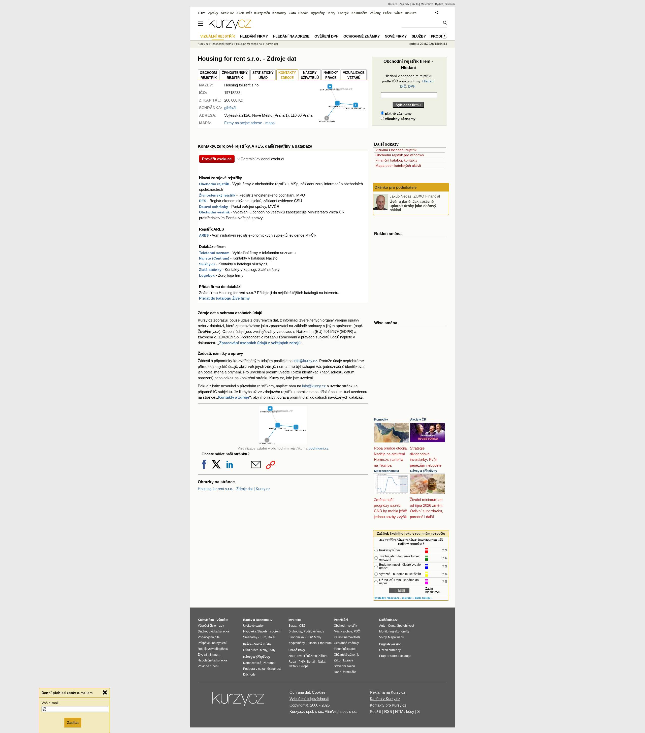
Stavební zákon (344, 666)
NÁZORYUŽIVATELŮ (310, 75)
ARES (204, 235)
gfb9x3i (230, 108)
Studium (450, 4)
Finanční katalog (345, 649)
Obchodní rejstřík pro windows (399, 155)
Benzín (311, 661)
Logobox (207, 275)
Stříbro (323, 656)
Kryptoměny (296, 643)
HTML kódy (404, 711)
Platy (272, 650)
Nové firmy (396, 36)
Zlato (292, 13)
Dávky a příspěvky (423, 471)
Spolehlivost (405, 625)
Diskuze (410, 13)
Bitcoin (303, 13)
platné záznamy (398, 113)
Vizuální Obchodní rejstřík (395, 150)
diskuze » (408, 597)
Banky (247, 620)
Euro (263, 637)
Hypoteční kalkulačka (212, 660)
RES (202, 201)
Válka (398, 13)
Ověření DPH (326, 36)
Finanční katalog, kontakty (396, 160)
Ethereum (325, 643)
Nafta (321, 661)
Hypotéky (318, 13)
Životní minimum (209, 654)
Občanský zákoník (346, 654)
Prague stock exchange (395, 656)
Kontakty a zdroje (233, 397)
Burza (292, 625)
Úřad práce (251, 650)
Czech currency (390, 650)
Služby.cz (207, 264)
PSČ (357, 631)
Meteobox (427, 4)
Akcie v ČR (418, 419)
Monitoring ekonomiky (394, 631)
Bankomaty (264, 620)
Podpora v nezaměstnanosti (262, 669)
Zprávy (213, 13)
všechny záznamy (399, 119)
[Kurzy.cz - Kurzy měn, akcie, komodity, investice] (230, 28)
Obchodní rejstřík (214, 184)
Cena (392, 625)
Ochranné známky (361, 36)
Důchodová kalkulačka (213, 631)
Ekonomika (296, 637)
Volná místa (262, 644)
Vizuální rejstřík (217, 36)
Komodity (381, 419)
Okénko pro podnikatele (395, 187)
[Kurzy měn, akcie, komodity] (238, 701)
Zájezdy (404, 4)
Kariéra (392, 4)
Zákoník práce (343, 660)
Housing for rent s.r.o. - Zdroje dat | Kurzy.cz (234, 489)
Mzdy (263, 650)
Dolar (271, 637)
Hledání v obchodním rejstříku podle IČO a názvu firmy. (408, 81)
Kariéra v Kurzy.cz (385, 698)
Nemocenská (252, 663)
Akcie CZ (227, 13)
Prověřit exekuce (217, 159)
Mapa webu (396, 637)
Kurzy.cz (203, 43)
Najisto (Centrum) (214, 258)
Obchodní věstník (214, 212)
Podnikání (341, 620)
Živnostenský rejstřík (217, 195)
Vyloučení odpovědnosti (309, 698)
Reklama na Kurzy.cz (387, 692)
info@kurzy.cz (305, 361)
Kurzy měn (262, 13)
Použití (375, 711)
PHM (302, 661)
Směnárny (250, 637)
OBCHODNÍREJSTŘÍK (208, 75)
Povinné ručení (208, 666)
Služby (419, 36)
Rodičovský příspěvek (213, 649)
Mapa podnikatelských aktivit (398, 166)
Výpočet (222, 620)
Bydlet (439, 4)
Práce (387, 13)
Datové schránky (213, 207)
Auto (382, 625)
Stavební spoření (268, 631)
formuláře (349, 672)
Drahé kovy (296, 650)
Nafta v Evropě (298, 666)
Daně (337, 672)
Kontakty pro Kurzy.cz (388, 705)
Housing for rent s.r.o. (249, 43)
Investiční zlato (307, 656)
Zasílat (73, 722)
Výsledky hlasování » (387, 597)
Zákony (375, 13)
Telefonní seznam (214, 253)
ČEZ (302, 625)
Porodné (269, 663)
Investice (295, 620)
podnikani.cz (319, 448)
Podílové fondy (314, 631)
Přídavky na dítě (209, 637)
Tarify (331, 13)
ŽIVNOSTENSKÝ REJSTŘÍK (235, 75)
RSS (388, 711)
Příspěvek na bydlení (212, 643)
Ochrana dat (299, 692)
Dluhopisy (295, 631)
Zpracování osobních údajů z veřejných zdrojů (260, 343)
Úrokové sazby (253, 625)
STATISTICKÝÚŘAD (263, 75)
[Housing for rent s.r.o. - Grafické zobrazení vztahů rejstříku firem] (343, 121)
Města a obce (343, 631)
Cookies (319, 692)
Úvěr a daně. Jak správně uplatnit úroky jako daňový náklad (413, 205)
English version (390, 644)
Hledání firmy (254, 36)
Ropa (292, 661)
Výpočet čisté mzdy (211, 625)
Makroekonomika (386, 471)
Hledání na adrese (291, 36)
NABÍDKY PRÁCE (331, 75)
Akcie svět (244, 13)
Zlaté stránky (210, 270)
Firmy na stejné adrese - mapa (249, 123)
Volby (382, 637)
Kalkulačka (359, 13)
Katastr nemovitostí (347, 637)
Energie (343, 13)
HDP (309, 637)
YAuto (414, 4)
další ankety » (423, 597)
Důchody (249, 674)
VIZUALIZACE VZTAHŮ (354, 75)
